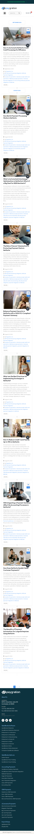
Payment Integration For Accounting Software (14, 80)
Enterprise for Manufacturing (9, 737)
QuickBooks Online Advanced (9, 748)
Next (19, 687)
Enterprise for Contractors (9, 732)
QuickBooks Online (7, 746)
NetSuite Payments (7, 774)
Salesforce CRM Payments (9, 792)
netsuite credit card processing (10, 281)
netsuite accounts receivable (10, 215)
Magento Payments (7, 808)
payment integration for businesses (11, 148)
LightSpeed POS (6, 824)
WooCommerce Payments (9, 806)
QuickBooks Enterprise (8, 728)
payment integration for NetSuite (16, 217)
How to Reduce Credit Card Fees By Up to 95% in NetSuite (16, 441)
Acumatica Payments (7, 778)
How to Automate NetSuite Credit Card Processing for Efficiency (16, 49)
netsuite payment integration (21, 146)
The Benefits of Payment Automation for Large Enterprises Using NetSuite (16, 631)
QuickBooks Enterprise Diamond (10, 730)
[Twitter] (6, 720)
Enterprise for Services (8, 744)
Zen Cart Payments (7, 815)
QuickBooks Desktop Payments (10, 769)
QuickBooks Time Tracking (9, 760)
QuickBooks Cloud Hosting (9, 762)
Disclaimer (28, 832)
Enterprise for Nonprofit (8, 739)
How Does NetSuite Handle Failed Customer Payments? (15, 569)
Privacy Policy (22, 832)
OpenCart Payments (7, 817)
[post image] (17, 36)
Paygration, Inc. (9, 71)
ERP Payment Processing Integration (13, 73)
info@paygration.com (8, 715)
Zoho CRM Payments (7, 794)
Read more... (6, 84)
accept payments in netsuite (21, 78)
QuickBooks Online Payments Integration (12, 771)
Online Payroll (5, 757)
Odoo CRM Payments (7, 796)
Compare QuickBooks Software (10, 750)
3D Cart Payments (6, 813)
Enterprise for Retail (7, 741)
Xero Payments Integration (9, 780)
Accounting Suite (6, 785)
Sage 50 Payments (7, 776)
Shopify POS (5, 826)
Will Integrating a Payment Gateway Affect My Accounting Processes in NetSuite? (17, 505)
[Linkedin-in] (10, 720)
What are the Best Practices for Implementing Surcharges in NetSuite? (15, 378)
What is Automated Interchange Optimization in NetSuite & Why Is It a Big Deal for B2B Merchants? (16, 181)
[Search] (19, 13)
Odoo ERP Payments (7, 783)
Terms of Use (15, 832)
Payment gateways (8, 521)
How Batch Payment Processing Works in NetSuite (15, 117)
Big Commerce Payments (9, 810)
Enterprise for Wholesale (8, 735)
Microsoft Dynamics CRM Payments (11, 799)
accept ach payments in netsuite (13, 77)
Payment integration (8, 667)
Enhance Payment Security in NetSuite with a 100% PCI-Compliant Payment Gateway (17, 313)
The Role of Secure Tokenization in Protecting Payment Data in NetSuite (16, 248)
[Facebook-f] (3, 720)
